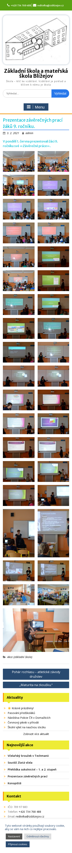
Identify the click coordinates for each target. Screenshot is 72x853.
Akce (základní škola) (19, 657)
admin (29, 133)
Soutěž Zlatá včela (20, 762)
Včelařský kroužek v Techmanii (28, 756)
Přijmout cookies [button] (17, 844)
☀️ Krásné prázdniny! (21, 708)
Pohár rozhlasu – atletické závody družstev (36, 674)
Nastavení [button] (14, 836)
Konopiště (14, 783)
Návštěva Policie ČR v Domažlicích (29, 717)
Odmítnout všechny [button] (37, 836)
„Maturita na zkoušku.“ (36, 685)
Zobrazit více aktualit (36, 734)
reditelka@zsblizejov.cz (50, 5)
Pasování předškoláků (21, 713)
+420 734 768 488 (21, 5)
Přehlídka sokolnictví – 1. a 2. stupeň (32, 769)
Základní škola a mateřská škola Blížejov (36, 73)
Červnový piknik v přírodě (23, 722)
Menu (40, 107)
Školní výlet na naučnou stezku (27, 727)
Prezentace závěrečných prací (27, 776)
